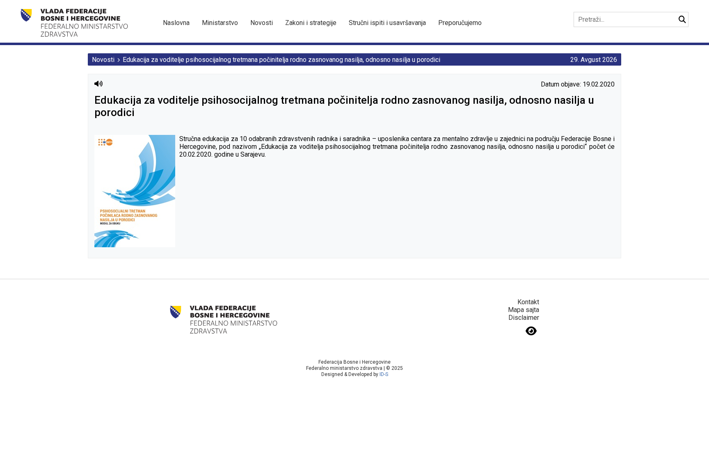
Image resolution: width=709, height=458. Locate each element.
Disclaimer (523, 317)
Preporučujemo (460, 23)
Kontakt (528, 302)
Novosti (261, 23)
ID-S (384, 374)
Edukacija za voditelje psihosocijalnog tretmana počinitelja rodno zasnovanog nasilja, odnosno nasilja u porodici (281, 60)
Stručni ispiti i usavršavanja (387, 23)
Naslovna (176, 23)
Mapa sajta (523, 310)
